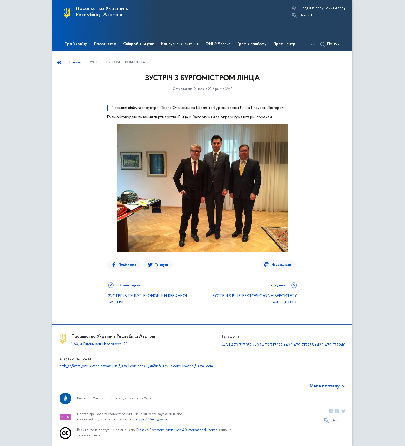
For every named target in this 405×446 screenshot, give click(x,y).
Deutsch (306, 15)
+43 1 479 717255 (299, 345)
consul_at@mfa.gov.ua (155, 366)
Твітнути (161, 265)
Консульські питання (180, 44)
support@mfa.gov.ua (151, 419)
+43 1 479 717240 (330, 345)
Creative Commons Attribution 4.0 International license (176, 430)
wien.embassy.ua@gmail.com (114, 366)
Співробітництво (138, 44)
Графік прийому (252, 44)
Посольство (105, 44)
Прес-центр (284, 44)
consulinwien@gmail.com (193, 366)
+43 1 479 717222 (267, 345)
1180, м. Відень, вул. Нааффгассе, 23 (99, 344)
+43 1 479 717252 (236, 345)
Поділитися (127, 265)
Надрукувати (281, 265)
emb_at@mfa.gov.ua (75, 366)
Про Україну (76, 44)
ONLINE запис (218, 44)
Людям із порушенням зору (322, 8)
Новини (75, 62)
